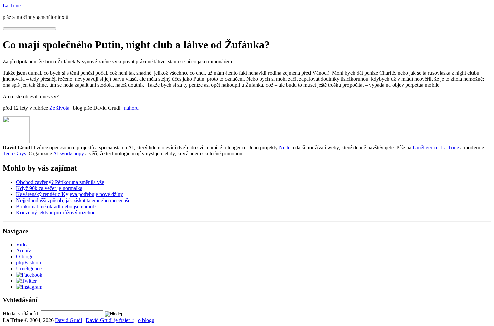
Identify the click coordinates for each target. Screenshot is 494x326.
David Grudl (68, 320)
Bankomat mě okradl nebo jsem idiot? (56, 206)
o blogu (146, 320)
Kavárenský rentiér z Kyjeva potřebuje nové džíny (69, 194)
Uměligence (425, 147)
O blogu (25, 256)
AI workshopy (68, 153)
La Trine (450, 147)
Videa (22, 244)
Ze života (59, 108)
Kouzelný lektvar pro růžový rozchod (56, 212)
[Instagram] (29, 287)
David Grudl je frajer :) (110, 320)
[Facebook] (29, 275)
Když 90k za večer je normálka (49, 188)
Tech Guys (14, 153)
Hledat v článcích (21, 313)
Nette (284, 147)
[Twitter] (26, 281)
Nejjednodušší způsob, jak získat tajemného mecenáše (73, 200)
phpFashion (28, 262)
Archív (23, 250)
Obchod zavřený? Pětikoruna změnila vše (60, 182)
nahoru (131, 108)
